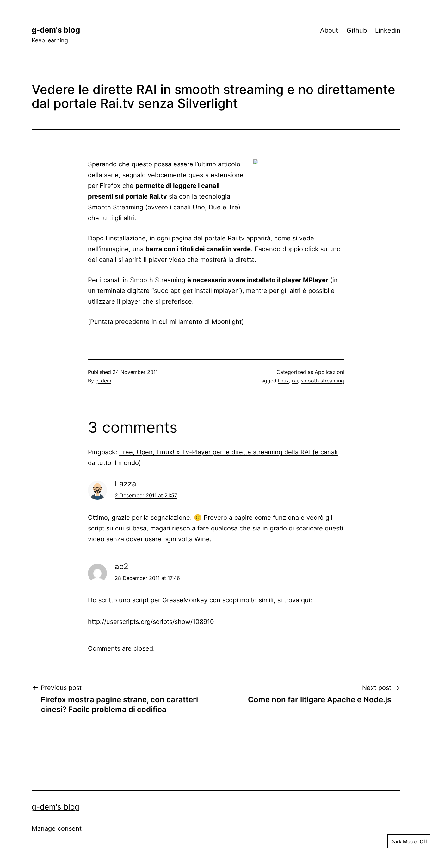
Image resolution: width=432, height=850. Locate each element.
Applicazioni (329, 372)
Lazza (125, 483)
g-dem (103, 380)
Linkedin (387, 30)
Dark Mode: (404, 841)
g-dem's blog (56, 29)
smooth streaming (322, 380)
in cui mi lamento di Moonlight (196, 322)
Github (357, 30)
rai (295, 380)
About (329, 30)
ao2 (121, 566)
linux (283, 380)
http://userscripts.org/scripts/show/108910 (151, 621)
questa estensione (216, 175)
